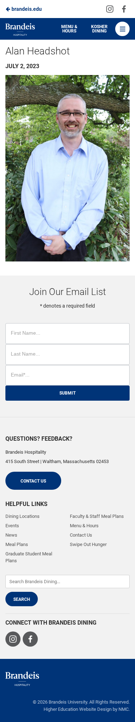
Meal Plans (16, 544)
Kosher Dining (99, 29)
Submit (67, 393)
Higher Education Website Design (78, 709)
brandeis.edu (26, 9)
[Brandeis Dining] (22, 679)
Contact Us (33, 481)
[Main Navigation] (122, 29)
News (11, 535)
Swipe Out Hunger (88, 544)
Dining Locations (22, 516)
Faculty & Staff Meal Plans (97, 516)
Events (12, 525)
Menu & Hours (69, 29)
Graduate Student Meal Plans (28, 557)
